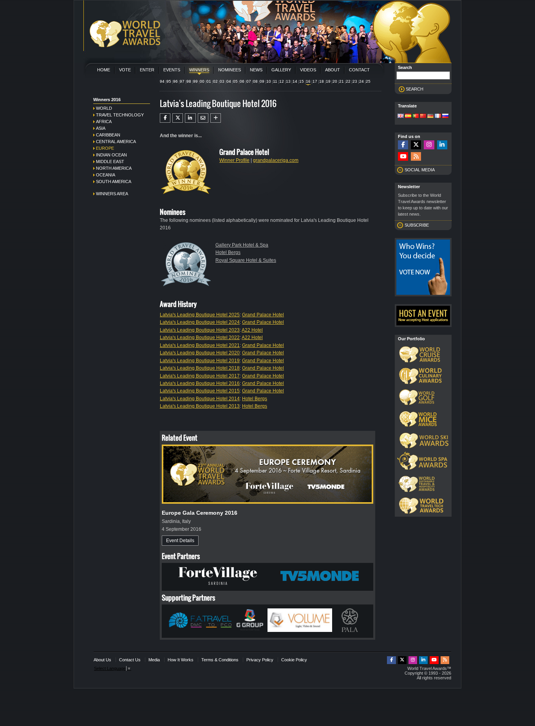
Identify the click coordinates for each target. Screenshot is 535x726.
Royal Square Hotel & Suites (245, 260)
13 (288, 81)
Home (103, 69)
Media (154, 659)
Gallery (281, 69)
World (104, 108)
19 (328, 81)
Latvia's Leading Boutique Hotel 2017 (200, 376)
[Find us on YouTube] (403, 156)
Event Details (180, 540)
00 (202, 81)
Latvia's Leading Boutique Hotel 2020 (200, 353)
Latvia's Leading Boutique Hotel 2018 (200, 368)
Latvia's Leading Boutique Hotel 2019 (200, 360)
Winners (199, 69)
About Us (102, 659)
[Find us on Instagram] (429, 144)
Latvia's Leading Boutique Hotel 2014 (200, 398)
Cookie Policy (294, 659)
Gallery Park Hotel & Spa (241, 245)
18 (321, 81)
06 (242, 81)
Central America (116, 141)
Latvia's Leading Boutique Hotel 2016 (200, 383)
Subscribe (417, 225)
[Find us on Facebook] (403, 144)
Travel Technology (120, 115)
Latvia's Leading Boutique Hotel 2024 (200, 322)
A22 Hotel (252, 330)
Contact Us (130, 659)
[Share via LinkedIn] (190, 118)
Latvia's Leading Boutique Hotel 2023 (200, 330)
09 (262, 81)
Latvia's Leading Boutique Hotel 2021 (200, 345)
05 (235, 81)
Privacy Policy (259, 659)
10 (268, 81)
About (332, 69)
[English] (401, 116)
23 (354, 81)
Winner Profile (234, 160)
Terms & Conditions (220, 659)
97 (182, 81)
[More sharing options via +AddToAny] (216, 118)
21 (341, 81)
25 (368, 81)
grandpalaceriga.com (275, 160)
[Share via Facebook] (165, 118)
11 (275, 81)
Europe (105, 148)
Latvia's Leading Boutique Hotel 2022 (200, 337)
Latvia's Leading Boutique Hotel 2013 (200, 406)
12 (281, 81)
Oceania (105, 174)
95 (168, 81)
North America (114, 168)
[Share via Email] (203, 118)
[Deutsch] (430, 116)
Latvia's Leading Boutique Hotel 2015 (200, 391)
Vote (125, 69)
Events (171, 69)
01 (208, 81)
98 (188, 81)
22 (348, 81)
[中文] (423, 116)
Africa (104, 121)
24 (361, 81)
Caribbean (108, 134)
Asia (100, 128)
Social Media (420, 169)
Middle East (110, 161)
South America (113, 181)
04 (228, 81)
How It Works (180, 659)
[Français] (438, 116)
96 (175, 81)
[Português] (415, 116)
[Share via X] (178, 118)
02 (215, 81)
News (256, 69)
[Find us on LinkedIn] (442, 144)
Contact (359, 69)
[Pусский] (445, 116)
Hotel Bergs (227, 252)
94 (162, 81)
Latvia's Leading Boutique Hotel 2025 (200, 315)
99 (195, 81)
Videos (308, 69)
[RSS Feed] (416, 156)
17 (315, 81)
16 (308, 81)
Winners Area (112, 193)
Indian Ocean (111, 154)
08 (255, 81)
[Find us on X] (416, 144)
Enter (147, 69)
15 (301, 81)
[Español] (408, 116)
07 (248, 81)
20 (335, 81)
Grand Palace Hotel (263, 315)
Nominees (229, 69)
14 (295, 81)
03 (222, 81)
